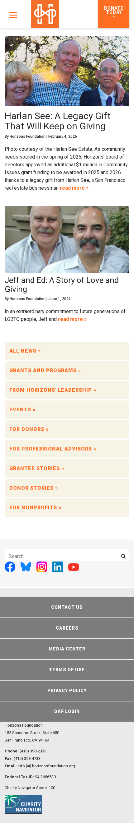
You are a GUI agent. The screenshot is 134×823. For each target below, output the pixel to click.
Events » (22, 410)
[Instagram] (41, 567)
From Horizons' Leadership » (52, 390)
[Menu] (13, 14)
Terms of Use (67, 669)
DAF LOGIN (67, 711)
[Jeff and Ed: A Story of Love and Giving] (67, 239)
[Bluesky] (26, 566)
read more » (74, 188)
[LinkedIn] (57, 567)
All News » (25, 351)
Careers (67, 628)
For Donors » (29, 429)
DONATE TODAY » (113, 12)
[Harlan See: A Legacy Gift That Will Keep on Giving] (67, 73)
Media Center (67, 648)
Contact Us (67, 607)
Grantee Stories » (36, 468)
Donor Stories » (33, 488)
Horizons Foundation (27, 136)
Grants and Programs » (45, 370)
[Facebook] (10, 567)
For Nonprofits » (35, 508)
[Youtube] (73, 567)
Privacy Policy (67, 690)
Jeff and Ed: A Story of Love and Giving (62, 284)
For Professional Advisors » (52, 449)
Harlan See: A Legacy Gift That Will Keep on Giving (58, 121)
